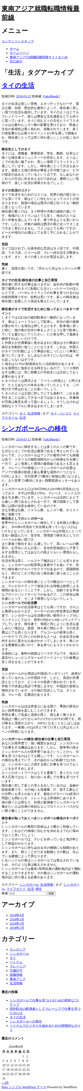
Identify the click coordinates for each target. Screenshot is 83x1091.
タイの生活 (18, 85)
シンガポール (29, 884)
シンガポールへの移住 (34, 428)
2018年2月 (17, 923)
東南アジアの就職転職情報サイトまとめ (39, 57)
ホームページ (19, 53)
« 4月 (5, 1083)
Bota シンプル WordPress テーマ (24, 1087)
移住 (38, 889)
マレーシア (18, 966)
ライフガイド (16, 889)
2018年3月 (17, 919)
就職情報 (16, 975)
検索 (5, 893)
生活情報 (33, 413)
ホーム (14, 48)
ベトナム (16, 962)
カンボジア (18, 949)
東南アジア (18, 979)
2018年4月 (17, 915)
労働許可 (16, 970)
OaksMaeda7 (51, 96)
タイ (22, 413)
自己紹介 (16, 61)
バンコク (65, 413)
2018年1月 (17, 928)
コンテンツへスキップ (18, 41)
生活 (22, 417)
